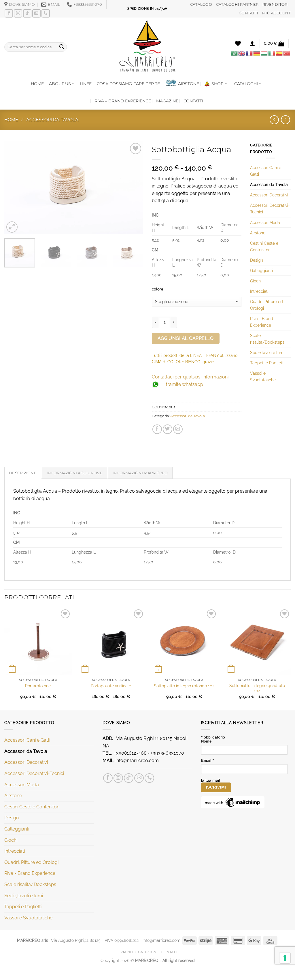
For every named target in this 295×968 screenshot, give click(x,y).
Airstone (257, 232)
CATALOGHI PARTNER (237, 4)
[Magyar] (264, 53)
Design (256, 260)
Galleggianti (261, 270)
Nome (206, 741)
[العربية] (234, 53)
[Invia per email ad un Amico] (178, 429)
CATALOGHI (246, 83)
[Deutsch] (257, 53)
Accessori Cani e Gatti (265, 171)
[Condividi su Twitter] (167, 429)
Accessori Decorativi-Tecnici (270, 208)
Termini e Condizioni (136, 952)
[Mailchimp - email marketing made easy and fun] (232, 801)
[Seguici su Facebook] (9, 13)
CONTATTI (248, 13)
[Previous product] (285, 119)
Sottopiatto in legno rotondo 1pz (184, 685)
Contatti (170, 952)
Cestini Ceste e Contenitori (264, 246)
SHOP (217, 83)
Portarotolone (38, 685)
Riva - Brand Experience (261, 322)
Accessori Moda (265, 222)
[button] (252, 43)
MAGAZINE (167, 101)
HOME (37, 83)
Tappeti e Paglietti (267, 362)
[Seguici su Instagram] (18, 13)
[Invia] (62, 47)
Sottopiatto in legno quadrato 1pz (257, 688)
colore (157, 289)
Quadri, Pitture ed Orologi (266, 305)
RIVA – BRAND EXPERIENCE (122, 101)
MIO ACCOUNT (276, 13)
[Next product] (274, 119)
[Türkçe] (287, 53)
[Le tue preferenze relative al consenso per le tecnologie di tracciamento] (284, 957)
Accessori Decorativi (269, 194)
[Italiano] (272, 53)
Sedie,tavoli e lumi (267, 352)
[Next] (133, 188)
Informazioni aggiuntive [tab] (75, 473)
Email (207, 761)
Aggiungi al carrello (186, 338)
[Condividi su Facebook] (157, 429)
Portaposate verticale (111, 685)
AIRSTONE (188, 83)
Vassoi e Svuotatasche (263, 376)
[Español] (279, 53)
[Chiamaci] (45, 13)
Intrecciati (259, 291)
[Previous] (14, 188)
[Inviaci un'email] (36, 13)
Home (11, 120)
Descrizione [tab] (23, 473)
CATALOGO (201, 4)
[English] (242, 53)
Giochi (256, 280)
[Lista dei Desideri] (238, 43)
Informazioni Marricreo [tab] (140, 473)
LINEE (86, 83)
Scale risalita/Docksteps (267, 339)
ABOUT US (60, 83)
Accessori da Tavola (52, 120)
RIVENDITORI (275, 4)
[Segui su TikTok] (27, 13)
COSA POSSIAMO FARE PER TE (128, 83)
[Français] (249, 53)
